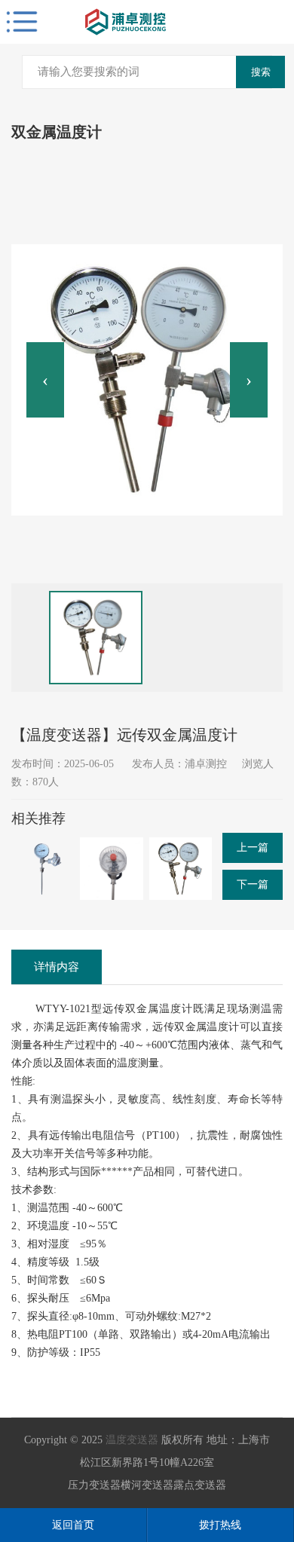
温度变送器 (132, 1440)
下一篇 (252, 884)
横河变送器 (147, 1485)
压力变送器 (94, 1485)
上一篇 (252, 847)
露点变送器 (199, 1485)
